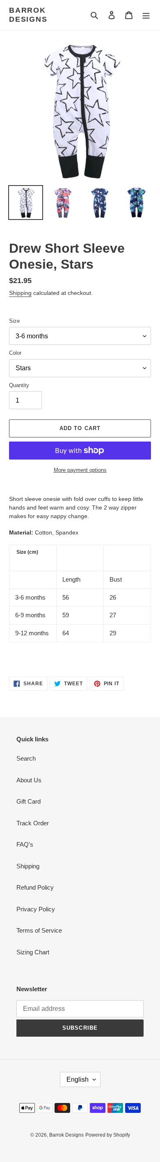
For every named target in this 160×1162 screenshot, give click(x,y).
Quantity (19, 385)
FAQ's (24, 844)
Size (14, 321)
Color (15, 353)
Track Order (32, 823)
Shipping (20, 293)
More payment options (80, 470)
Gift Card (28, 801)
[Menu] (146, 15)
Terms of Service (39, 930)
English (77, 1079)
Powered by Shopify (107, 1135)
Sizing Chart (32, 952)
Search (26, 758)
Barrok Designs (28, 14)
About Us (28, 780)
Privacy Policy (35, 909)
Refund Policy (35, 887)
